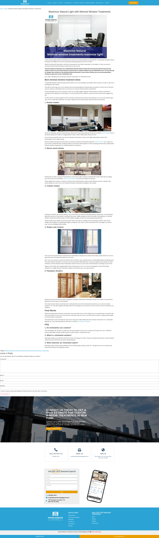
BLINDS (54, 2)
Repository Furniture (78, 2)
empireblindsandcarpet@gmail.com (79, 456)
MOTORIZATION (67, 2)
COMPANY (107, 2)
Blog (6, 9)
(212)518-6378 (55, 456)
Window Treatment (90, 2)
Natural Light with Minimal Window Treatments (35, 351)
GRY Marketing (97, 532)
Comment (3, 359)
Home (1, 9)
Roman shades (105, 133)
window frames (98, 142)
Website (2, 385)
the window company (83, 321)
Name (2, 375)
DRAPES (60, 2)
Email (2, 380)
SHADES (49, 2)
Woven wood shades (70, 178)
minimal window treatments (13, 351)
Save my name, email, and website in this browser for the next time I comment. (24, 391)
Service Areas (99, 2)
